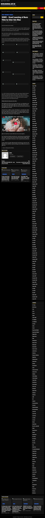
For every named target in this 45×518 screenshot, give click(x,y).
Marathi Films (34, 424)
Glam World (34, 388)
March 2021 (34, 221)
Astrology (33, 323)
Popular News (34, 453)
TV (32, 482)
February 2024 (34, 148)
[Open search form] (36, 8)
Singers (33, 463)
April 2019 (33, 269)
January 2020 (34, 250)
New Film (33, 440)
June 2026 (33, 90)
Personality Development (36, 449)
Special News (34, 470)
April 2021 (33, 219)
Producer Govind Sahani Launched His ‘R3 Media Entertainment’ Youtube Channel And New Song (5, 178)
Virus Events (34, 488)
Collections (34, 353)
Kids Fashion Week (35, 409)
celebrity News (34, 350)
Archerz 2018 (34, 317)
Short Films (34, 461)
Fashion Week (34, 380)
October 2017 (34, 294)
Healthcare (34, 392)
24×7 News (34, 304)
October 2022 (34, 181)
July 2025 (33, 113)
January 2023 (34, 175)
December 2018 (34, 278)
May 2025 (33, 117)
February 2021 (34, 223)
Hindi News (34, 394)
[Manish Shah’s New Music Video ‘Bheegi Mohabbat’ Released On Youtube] (15, 172)
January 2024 (34, 150)
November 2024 (34, 129)
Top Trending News (35, 478)
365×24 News (34, 307)
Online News (34, 447)
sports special (34, 472)
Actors (33, 311)
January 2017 (34, 298)
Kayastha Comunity (35, 407)
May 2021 (33, 217)
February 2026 (34, 98)
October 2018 (34, 282)
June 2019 (33, 265)
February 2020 (34, 248)
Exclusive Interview (35, 369)
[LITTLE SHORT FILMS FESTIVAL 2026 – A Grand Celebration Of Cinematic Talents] (25, 172)
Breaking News (7, 14)
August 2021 (34, 211)
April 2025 (33, 119)
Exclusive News (34, 371)
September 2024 (34, 133)
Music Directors (34, 430)
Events (33, 367)
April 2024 (33, 144)
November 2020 (34, 229)
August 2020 (34, 236)
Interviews (34, 405)
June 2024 (33, 140)
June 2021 (33, 215)
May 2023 (33, 167)
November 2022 (34, 179)
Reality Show (34, 455)
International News (35, 403)
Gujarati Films (34, 390)
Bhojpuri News (34, 336)
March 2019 (34, 271)
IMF (32, 399)
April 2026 (34, 94)
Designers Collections (35, 355)
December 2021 (34, 202)
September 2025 (34, 108)
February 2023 (34, 173)
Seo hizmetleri (35, 64)
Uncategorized (34, 484)
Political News (34, 451)
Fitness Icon (34, 386)
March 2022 (34, 196)
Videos (33, 486)
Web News (33, 490)
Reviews (33, 459)
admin (10, 153)
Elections (33, 363)
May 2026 (33, 92)
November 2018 (34, 280)
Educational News (34, 359)
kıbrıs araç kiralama (35, 59)
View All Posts (20, 156)
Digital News (34, 357)
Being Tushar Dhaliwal (35, 330)
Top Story (33, 476)
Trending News (34, 480)
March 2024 (34, 146)
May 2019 (33, 267)
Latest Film (34, 411)
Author (33, 325)
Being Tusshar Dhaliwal (35, 332)
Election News (34, 361)
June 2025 (33, 115)
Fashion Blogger (34, 376)
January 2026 (34, 100)
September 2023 (34, 158)
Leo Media (33, 417)
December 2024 (34, 127)
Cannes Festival (34, 348)
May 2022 (33, 192)
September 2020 (34, 234)
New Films (33, 442)
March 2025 (34, 121)
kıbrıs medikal (35, 70)
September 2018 (34, 284)
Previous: (8, 162)
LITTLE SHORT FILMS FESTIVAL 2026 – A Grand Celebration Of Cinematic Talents (25, 178)
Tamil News (34, 474)
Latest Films (34, 413)
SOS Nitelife (34, 467)
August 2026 (34, 85)
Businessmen (34, 344)
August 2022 (34, 186)
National (33, 432)
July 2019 (33, 263)
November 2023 (34, 154)
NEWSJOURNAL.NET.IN (8, 4)
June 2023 (33, 165)
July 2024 (33, 138)
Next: (23, 162)
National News (34, 434)
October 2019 (34, 257)
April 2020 (34, 244)
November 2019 (34, 255)
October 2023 (34, 156)
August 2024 (34, 135)
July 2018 (33, 288)
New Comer (34, 436)
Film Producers (34, 384)
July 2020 (33, 238)
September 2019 (34, 259)
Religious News (34, 457)
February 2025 (34, 123)
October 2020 (34, 232)
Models (33, 428)
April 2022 (33, 194)
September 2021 (34, 209)
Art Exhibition (34, 319)
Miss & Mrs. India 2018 (35, 426)
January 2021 (34, 225)
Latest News (11, 14)
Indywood (33, 401)
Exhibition (33, 373)
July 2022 (33, 188)
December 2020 (34, 227)
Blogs (33, 338)
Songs (33, 465)
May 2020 (33, 242)
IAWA (33, 396)
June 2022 (33, 190)
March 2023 (34, 171)
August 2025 (34, 110)
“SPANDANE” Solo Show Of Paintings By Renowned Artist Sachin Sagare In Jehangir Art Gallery (37, 38)
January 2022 (34, 200)
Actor (33, 309)
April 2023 (33, 169)
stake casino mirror (35, 76)
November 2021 (34, 204)
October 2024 (34, 131)
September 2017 (34, 296)
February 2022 (34, 198)
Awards (33, 327)
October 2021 (34, 206)
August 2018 (34, 286)
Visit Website (12, 156)
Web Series (34, 492)
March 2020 (34, 246)
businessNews (34, 346)
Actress (33, 313)
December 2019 (34, 252)
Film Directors (34, 382)
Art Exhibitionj (34, 321)
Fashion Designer (34, 378)
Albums (3, 14)
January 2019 (34, 275)
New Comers (34, 438)
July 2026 (33, 87)
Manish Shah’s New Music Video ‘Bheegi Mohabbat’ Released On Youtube (15, 177)
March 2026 (34, 96)
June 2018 (33, 290)
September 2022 (34, 184)
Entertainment (34, 365)
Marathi (33, 421)
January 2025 (34, 125)
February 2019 (34, 273)
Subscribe (41, 8)
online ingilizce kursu (36, 53)
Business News (34, 342)
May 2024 (33, 142)
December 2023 (34, 152)
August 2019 (34, 261)
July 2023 (33, 163)
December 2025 (34, 102)
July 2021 (33, 213)
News (33, 444)
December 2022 (34, 177)
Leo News (33, 419)
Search (33, 14)
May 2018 (33, 292)
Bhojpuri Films (34, 334)
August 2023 (34, 161)
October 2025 (34, 106)
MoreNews (25, 516)
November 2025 (34, 104)
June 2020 (33, 240)
